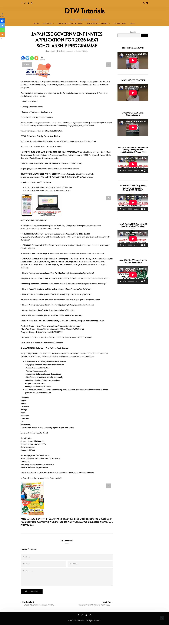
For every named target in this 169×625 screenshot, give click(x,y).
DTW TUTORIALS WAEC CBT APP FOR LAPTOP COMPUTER (48, 188)
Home (36, 23)
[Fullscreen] (145, 171)
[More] (36, 58)
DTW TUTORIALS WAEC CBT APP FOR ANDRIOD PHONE (47, 191)
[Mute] (141, 171)
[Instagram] (31, 3)
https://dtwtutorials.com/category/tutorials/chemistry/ (83, 284)
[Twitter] (25, 3)
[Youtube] (28, 3)
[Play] (120, 171)
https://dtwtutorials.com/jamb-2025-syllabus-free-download (77, 253)
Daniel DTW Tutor (81, 51)
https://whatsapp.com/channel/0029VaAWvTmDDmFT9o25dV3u (65, 337)
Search (133, 32)
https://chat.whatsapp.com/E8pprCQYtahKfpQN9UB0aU (60, 329)
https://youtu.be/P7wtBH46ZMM (39, 519)
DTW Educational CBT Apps (70, 23)
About (132, 23)
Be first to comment (65, 51)
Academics (47, 23)
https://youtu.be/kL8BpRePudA (78, 289)
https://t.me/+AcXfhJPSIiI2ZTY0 (49, 332)
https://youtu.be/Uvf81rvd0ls (61, 310)
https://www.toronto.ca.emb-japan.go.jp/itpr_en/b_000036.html (67, 126)
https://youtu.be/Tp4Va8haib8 (81, 273)
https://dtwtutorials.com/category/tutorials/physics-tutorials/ (84, 278)
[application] (132, 164)
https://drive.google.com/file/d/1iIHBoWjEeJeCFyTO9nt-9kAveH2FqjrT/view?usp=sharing (57, 177)
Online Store (120, 23)
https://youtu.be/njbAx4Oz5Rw (87, 300)
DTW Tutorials (79, 621)
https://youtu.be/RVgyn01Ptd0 (78, 294)
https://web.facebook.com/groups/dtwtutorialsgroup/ (58, 326)
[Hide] (1, 39)
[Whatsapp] (32, 58)
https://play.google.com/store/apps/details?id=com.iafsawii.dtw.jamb (50, 169)
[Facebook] (22, 3)
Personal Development (97, 23)
